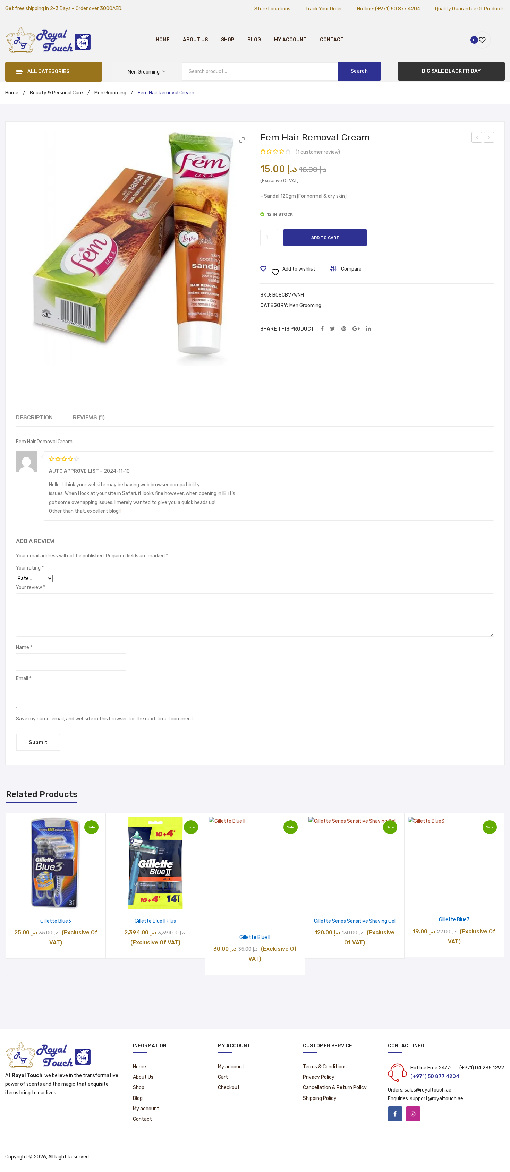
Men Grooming (110, 93)
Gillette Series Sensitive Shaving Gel (355, 921)
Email (23, 679)
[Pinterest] (343, 329)
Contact (332, 40)
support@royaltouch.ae (436, 1099)
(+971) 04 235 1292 (481, 1068)
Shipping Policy (320, 1098)
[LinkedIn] (368, 329)
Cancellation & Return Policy (335, 1087)
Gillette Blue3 (55, 921)
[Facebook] (322, 329)
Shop (227, 40)
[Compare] (55, 902)
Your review (30, 587)
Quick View (73, 902)
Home (163, 40)
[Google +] (356, 329)
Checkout (229, 1087)
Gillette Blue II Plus (155, 921)
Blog (254, 40)
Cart (223, 1077)
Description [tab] (34, 417)
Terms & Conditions (325, 1067)
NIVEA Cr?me (477, 138)
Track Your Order (323, 9)
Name (24, 647)
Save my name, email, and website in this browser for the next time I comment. (105, 719)
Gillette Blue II (254, 937)
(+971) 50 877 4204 (397, 9)
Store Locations (272, 9)
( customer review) (318, 152)
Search (359, 71)
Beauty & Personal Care (56, 93)
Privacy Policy (318, 1077)
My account (290, 40)
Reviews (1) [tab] (89, 417)
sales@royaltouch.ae (428, 1090)
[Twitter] (332, 329)
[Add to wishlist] (38, 902)
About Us (195, 40)
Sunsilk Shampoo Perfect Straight (489, 138)
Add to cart (325, 237)
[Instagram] (413, 1113)
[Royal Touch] (48, 39)
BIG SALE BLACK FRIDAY (451, 71)
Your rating (30, 568)
